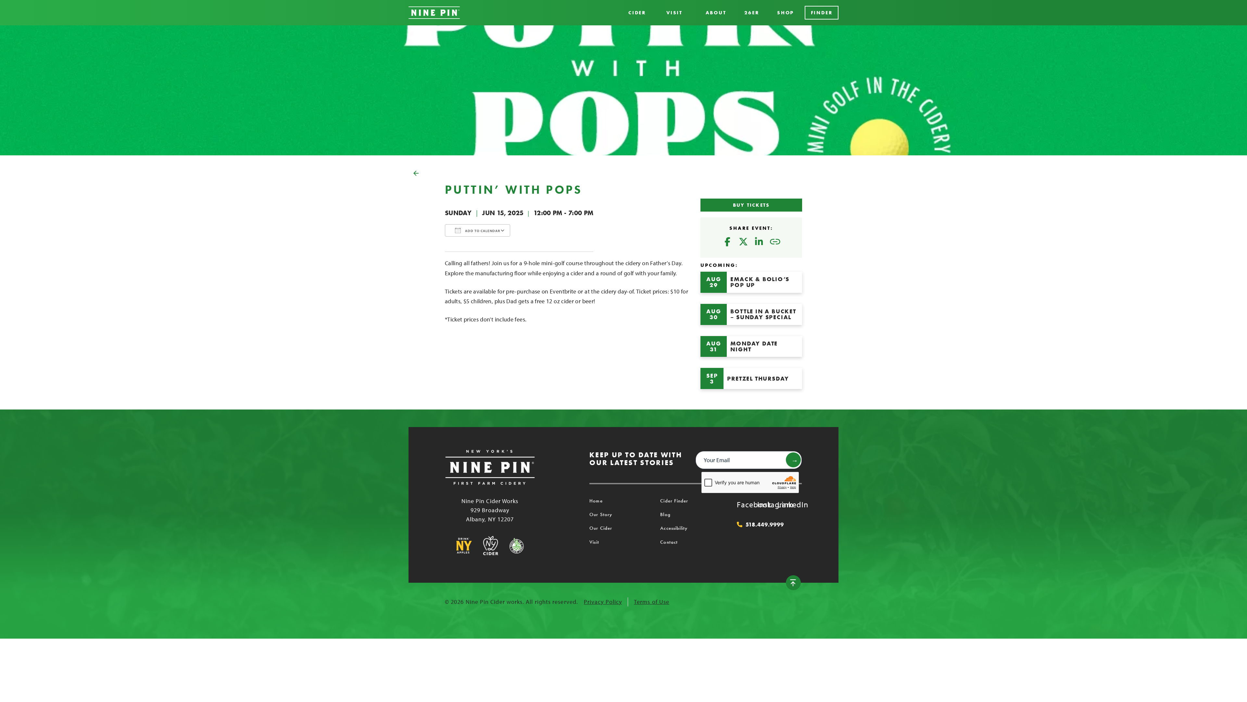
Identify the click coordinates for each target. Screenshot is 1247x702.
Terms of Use (651, 601)
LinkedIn (783, 504)
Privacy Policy (603, 601)
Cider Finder (674, 501)
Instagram (763, 504)
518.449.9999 (765, 524)
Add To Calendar (482, 230)
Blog (665, 514)
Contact (669, 542)
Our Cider (600, 528)
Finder (822, 12)
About (716, 12)
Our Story (600, 514)
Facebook (743, 504)
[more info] (751, 282)
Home (595, 501)
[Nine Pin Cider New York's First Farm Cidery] (434, 12)
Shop (785, 12)
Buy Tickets (751, 205)
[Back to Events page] (623, 173)
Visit (674, 12)
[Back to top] (793, 582)
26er (751, 12)
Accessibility (673, 528)
